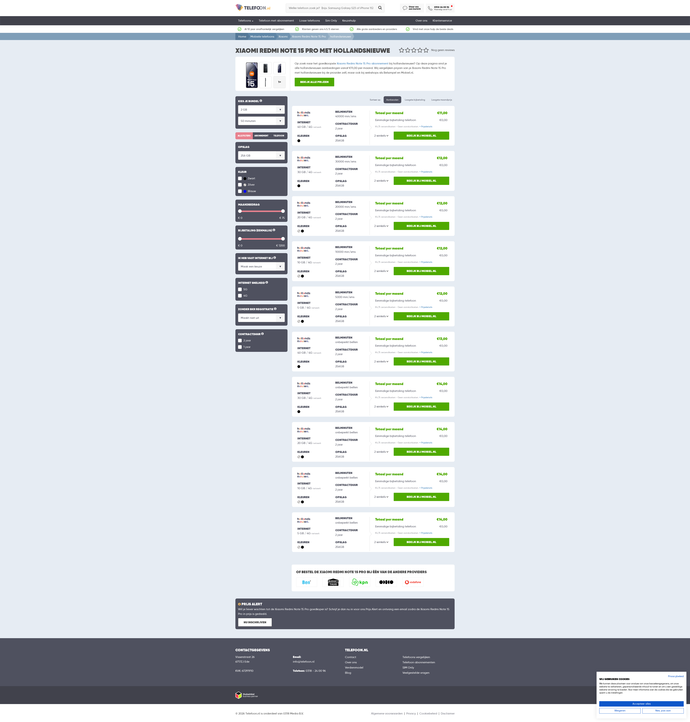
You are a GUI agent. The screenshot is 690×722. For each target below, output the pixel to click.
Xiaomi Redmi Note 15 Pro (309, 36)
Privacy (411, 713)
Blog (348, 672)
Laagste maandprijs (441, 99)
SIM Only (408, 667)
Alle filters (244, 135)
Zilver (251, 184)
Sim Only (331, 20)
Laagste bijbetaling (415, 99)
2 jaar (247, 340)
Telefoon (278, 135)
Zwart (251, 178)
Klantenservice (442, 20)
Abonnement (261, 135)
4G (245, 295)
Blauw (251, 191)
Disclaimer (448, 713)
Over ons (421, 20)
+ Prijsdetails (425, 126)
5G (245, 289)
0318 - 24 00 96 (316, 670)
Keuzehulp (349, 20)
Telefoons (245, 20)
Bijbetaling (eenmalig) (257, 231)
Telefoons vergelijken (416, 657)
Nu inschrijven (255, 622)
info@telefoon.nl (303, 661)
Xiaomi (283, 36)
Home (242, 36)
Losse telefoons (309, 20)
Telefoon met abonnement (276, 20)
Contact (350, 657)
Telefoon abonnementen (418, 662)
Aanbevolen (392, 99)
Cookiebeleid (428, 713)
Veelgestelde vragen (415, 672)
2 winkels (380, 135)
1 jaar (246, 347)
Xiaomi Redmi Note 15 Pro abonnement (362, 63)
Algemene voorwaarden (387, 713)
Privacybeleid (676, 676)
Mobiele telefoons (262, 36)
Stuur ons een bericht (415, 8)
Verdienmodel (354, 667)
